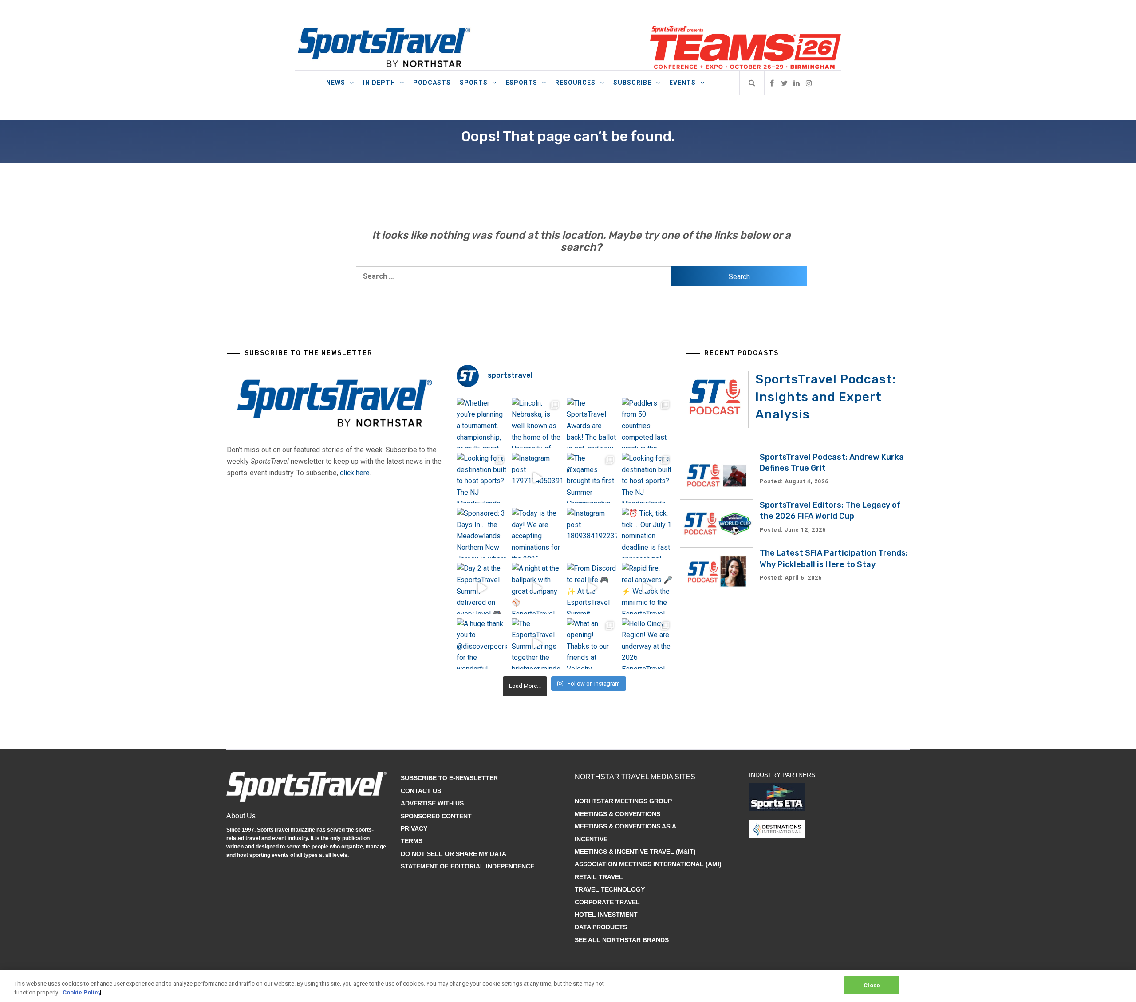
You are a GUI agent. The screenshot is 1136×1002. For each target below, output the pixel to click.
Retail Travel (599, 876)
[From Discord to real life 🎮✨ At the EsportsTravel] (592, 588)
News (335, 82)
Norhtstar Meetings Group (623, 801)
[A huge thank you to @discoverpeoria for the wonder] (482, 643)
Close (872, 985)
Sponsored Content (436, 816)
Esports (521, 82)
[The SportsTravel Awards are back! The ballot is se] (592, 423)
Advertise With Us (432, 803)
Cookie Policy (82, 992)
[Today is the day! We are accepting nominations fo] (537, 533)
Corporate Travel (607, 902)
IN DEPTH (379, 82)
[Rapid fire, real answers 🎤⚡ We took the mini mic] (647, 588)
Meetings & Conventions (617, 813)
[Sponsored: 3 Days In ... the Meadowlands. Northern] (482, 533)
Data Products (601, 927)
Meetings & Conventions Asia (625, 826)
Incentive (591, 839)
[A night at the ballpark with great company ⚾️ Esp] (537, 588)
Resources (575, 82)
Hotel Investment (606, 914)
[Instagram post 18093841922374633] (592, 533)
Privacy (414, 828)
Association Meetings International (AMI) (648, 864)
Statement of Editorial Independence (467, 866)
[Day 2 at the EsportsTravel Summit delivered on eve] (482, 588)
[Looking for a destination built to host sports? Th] (482, 478)
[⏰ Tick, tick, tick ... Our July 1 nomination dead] (647, 533)
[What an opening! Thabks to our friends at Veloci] (592, 643)
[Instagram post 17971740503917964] (537, 478)
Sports (474, 82)
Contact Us (421, 790)
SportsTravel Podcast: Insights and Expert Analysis (825, 396)
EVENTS (682, 82)
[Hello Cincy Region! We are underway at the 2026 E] (647, 643)
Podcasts (432, 82)
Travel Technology (610, 889)
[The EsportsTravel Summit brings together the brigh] (537, 643)
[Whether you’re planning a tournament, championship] (482, 423)
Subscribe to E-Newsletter (449, 777)
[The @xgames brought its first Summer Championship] (592, 478)
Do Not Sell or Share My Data (453, 853)
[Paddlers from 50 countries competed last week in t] (647, 423)
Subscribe (632, 82)
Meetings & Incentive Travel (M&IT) (635, 851)
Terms (411, 840)
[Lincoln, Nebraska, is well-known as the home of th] (537, 423)
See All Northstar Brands (622, 939)
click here (355, 473)
